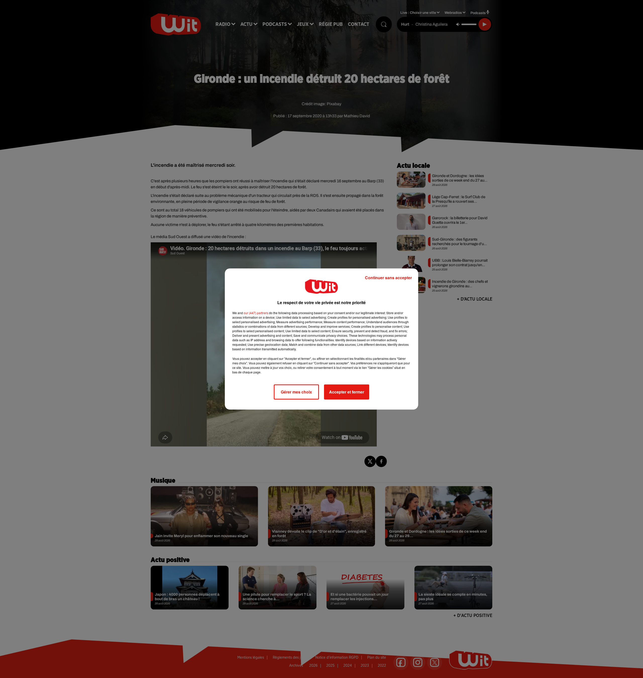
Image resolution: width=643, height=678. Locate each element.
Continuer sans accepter (388, 277)
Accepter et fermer (346, 392)
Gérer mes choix (296, 392)
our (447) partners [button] (256, 313)
